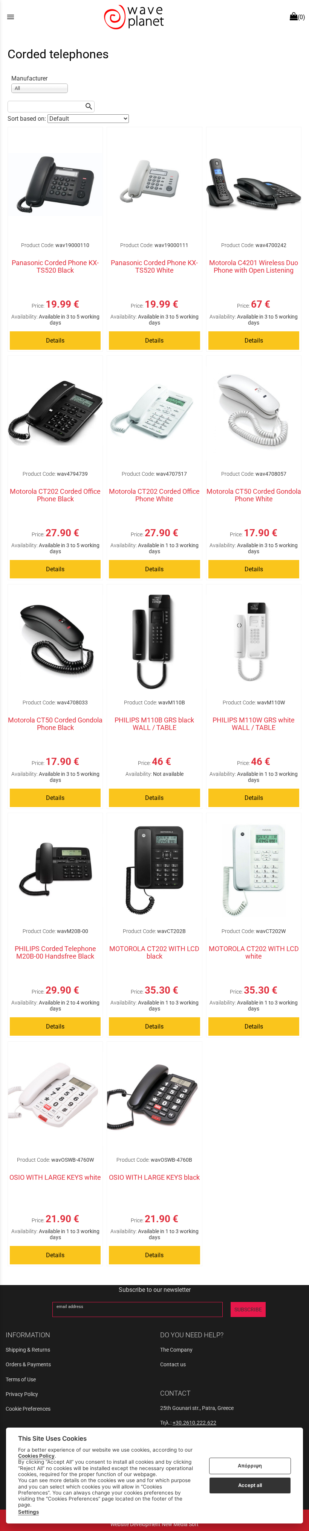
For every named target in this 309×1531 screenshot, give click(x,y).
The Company (176, 1350)
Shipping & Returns (28, 1350)
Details (55, 340)
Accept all (250, 1485)
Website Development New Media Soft (154, 1524)
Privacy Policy (22, 1394)
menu (10, 16)
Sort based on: (27, 118)
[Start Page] (133, 17)
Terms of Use (21, 1379)
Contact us (173, 1364)
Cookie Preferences (28, 1409)
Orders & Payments (28, 1364)
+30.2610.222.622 (194, 1423)
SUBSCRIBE (248, 1309)
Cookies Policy (36, 1456)
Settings (28, 1512)
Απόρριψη (250, 1466)
